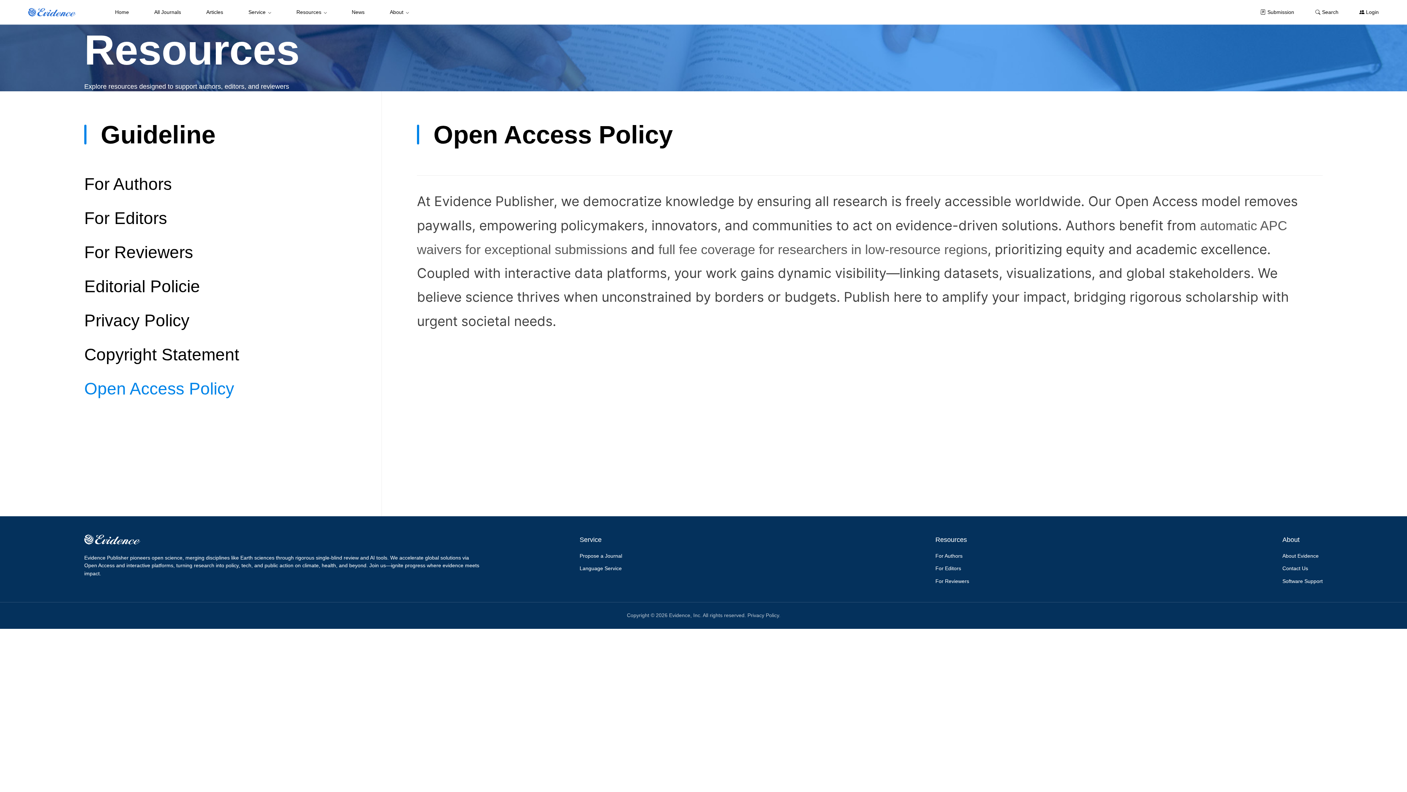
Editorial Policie (142, 286)
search (1330, 12)
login (1372, 12)
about (396, 12)
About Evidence (1300, 556)
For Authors (128, 184)
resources (308, 12)
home (122, 12)
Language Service (601, 568)
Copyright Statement (161, 354)
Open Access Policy (159, 388)
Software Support (1302, 581)
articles (214, 12)
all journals (167, 12)
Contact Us (1295, 568)
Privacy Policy (136, 320)
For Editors (125, 218)
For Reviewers (138, 252)
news (358, 12)
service (257, 12)
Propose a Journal (601, 556)
